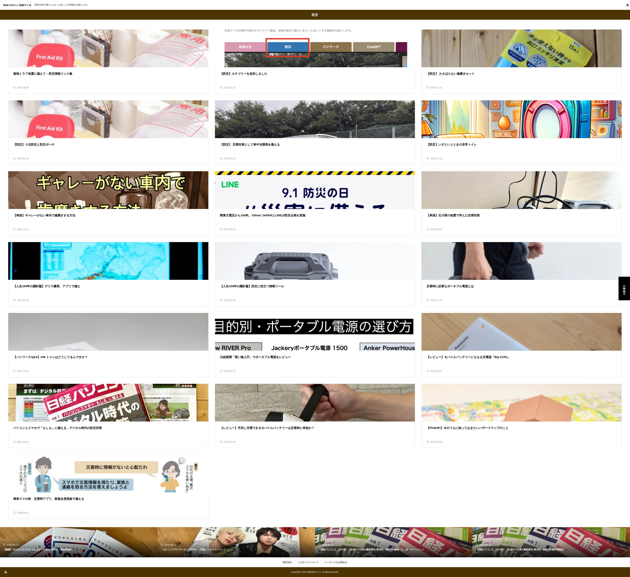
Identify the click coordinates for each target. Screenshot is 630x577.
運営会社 (287, 562)
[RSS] (627, 5)
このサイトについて (308, 562)
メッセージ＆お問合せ (335, 562)
